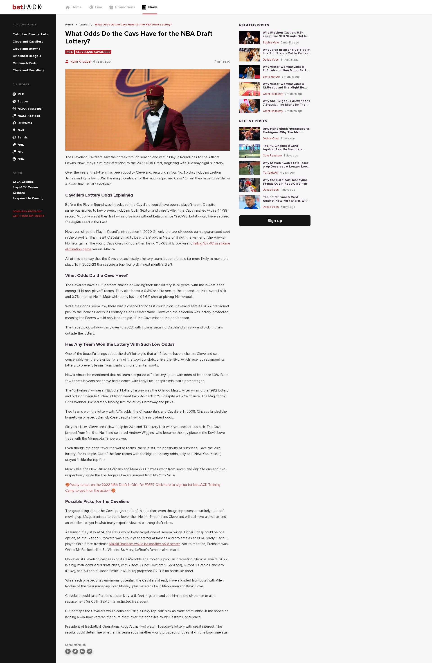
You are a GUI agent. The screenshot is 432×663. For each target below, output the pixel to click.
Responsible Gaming (28, 198)
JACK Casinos (23, 182)
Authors (19, 193)
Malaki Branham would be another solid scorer (144, 544)
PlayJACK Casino (25, 187)
